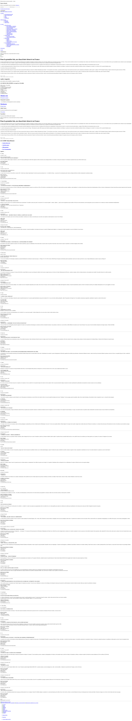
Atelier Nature (7, 22)
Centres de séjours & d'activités (12, 41)
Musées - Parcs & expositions (11, 30)
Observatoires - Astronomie (11, 29)
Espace (6, 17)
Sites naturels (9, 32)
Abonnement (2, 48)
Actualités (2, 13)
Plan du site (4, 717)
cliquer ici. (17, 5)
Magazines (6, 20)
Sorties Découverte (8, 25)
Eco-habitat (8, 46)
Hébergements (7, 38)
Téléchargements (3, 19)
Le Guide (2, 24)
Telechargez (3, 104)
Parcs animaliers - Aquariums (11, 26)
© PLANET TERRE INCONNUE (6, 719)
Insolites (8, 39)
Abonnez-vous (4, 95)
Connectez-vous (3, 51)
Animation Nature (9, 33)
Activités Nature (7, 35)
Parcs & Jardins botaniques (11, 27)
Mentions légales (4, 715)
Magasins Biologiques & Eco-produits (13, 44)
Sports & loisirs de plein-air (11, 37)
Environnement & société (9, 14)
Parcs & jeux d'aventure (10, 36)
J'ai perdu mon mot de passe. (5, 8)
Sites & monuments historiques (12, 31)
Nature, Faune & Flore (8, 15)
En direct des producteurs (11, 43)
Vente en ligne (9, 45)
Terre (5, 16)
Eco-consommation (8, 42)
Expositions (6, 21)
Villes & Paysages (9, 34)
